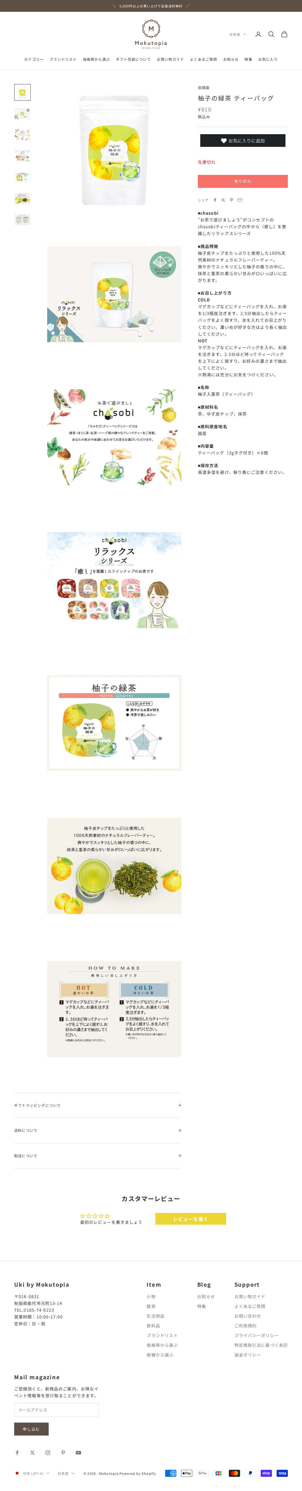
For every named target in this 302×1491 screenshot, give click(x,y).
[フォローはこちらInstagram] (48, 1453)
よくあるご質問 (203, 59)
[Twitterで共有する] (223, 200)
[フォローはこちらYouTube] (78, 1453)
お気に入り (268, 59)
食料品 (153, 1326)
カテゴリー (34, 59)
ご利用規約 (245, 1326)
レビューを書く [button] (191, 1218)
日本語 (234, 34)
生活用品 (155, 1316)
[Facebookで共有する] (215, 200)
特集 (248, 59)
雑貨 (151, 1306)
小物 (151, 1296)
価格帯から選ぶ (96, 59)
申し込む (31, 1429)
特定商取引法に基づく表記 (261, 1345)
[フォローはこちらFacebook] (17, 1453)
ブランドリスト (63, 59)
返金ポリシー (247, 1355)
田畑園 (204, 87)
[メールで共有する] (239, 200)
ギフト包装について (133, 59)
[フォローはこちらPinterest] (63, 1453)
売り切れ (243, 181)
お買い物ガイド (170, 59)
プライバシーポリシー (256, 1335)
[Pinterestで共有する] (231, 200)
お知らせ (231, 59)
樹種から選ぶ (160, 1355)
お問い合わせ (247, 1316)
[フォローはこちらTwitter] (32, 1453)
